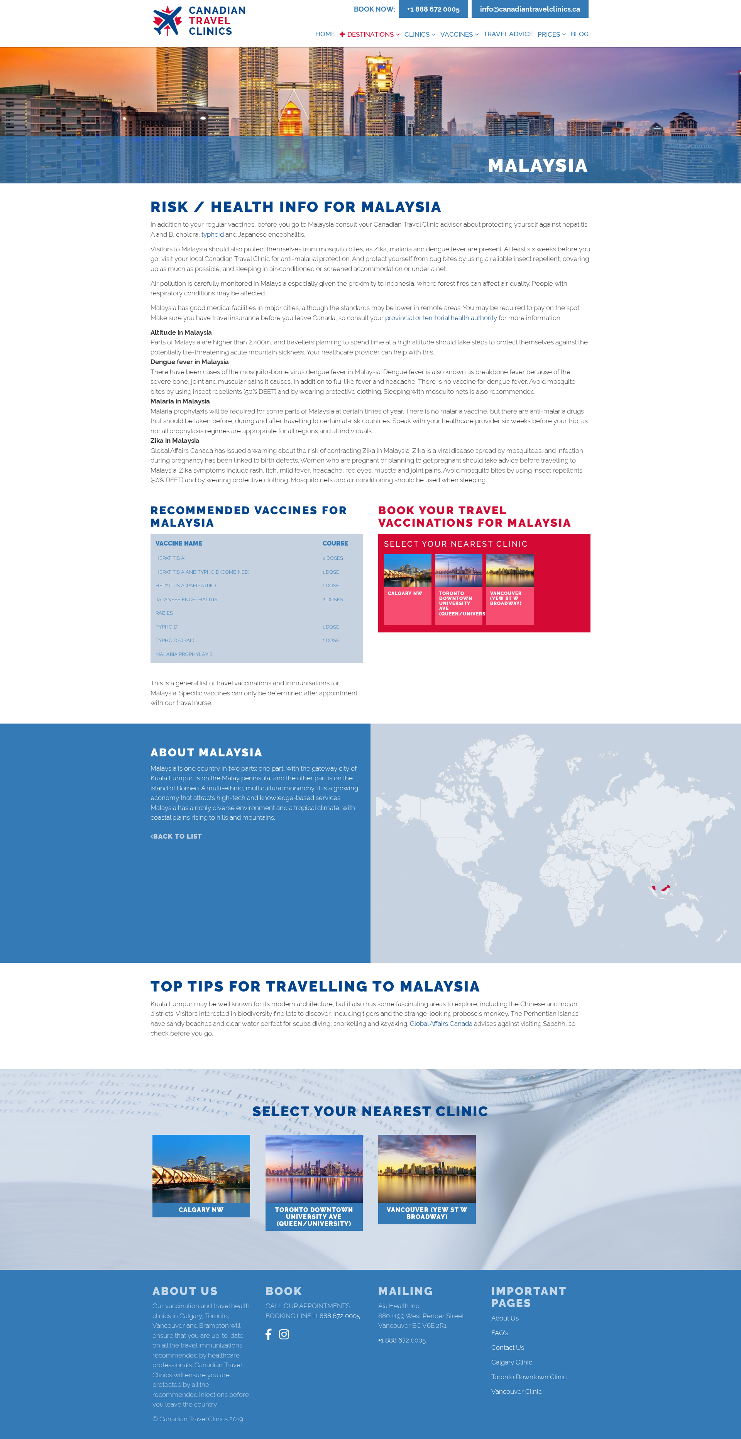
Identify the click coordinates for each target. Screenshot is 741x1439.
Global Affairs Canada (441, 1023)
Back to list (177, 836)
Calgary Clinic (511, 1362)
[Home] (199, 21)
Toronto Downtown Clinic (529, 1377)
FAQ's (499, 1333)
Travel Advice (508, 34)
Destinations (370, 34)
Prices (549, 34)
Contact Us (507, 1347)
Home (325, 34)
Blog (580, 34)
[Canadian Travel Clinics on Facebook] (268, 1334)
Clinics (417, 34)
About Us (505, 1318)
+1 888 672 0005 (433, 9)
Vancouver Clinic (516, 1391)
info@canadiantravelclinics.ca (530, 9)
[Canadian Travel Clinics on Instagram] (284, 1334)
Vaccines (456, 34)
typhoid (212, 234)
